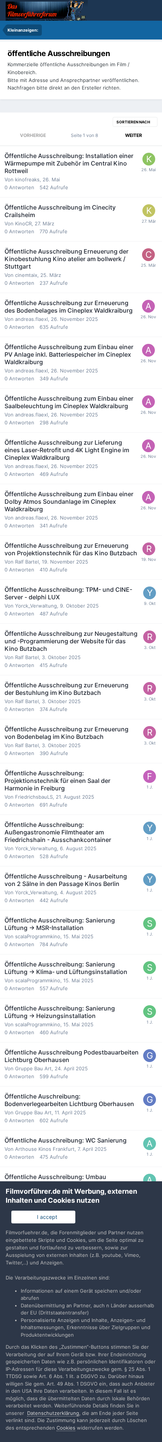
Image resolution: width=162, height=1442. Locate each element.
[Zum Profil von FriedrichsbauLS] (149, 776)
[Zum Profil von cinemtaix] (148, 254)
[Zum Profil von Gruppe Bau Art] (149, 1055)
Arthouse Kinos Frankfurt (45, 1149)
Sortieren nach (133, 122)
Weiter (133, 135)
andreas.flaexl (31, 319)
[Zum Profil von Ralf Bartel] (148, 548)
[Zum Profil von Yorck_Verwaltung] (149, 593)
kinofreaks (27, 179)
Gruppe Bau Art (33, 1068)
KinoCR (23, 223)
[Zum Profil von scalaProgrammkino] (149, 923)
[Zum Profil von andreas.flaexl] (148, 306)
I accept (45, 1217)
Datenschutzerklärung (53, 1413)
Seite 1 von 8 (85, 135)
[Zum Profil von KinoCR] (148, 210)
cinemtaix (26, 275)
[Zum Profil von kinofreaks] (148, 159)
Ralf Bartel (27, 562)
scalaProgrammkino (37, 936)
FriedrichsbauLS (34, 797)
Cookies (66, 1428)
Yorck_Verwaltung (36, 606)
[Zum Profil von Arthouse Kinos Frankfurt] (149, 1143)
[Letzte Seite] (151, 135)
